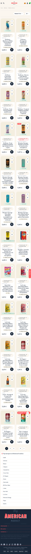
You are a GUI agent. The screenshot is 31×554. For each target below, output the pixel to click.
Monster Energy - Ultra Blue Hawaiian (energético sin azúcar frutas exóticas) (7, 216)
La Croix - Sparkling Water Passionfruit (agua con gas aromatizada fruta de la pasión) (23, 288)
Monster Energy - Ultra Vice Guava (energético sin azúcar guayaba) (23, 179)
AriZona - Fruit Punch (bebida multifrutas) (7, 110)
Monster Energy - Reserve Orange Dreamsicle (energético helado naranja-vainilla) (7, 180)
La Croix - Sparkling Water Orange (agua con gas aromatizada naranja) (7, 362)
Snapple (20, 248)
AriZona (4, 38)
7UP (18, 430)
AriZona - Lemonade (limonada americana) (7, 77)
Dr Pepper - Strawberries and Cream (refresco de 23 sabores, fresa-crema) (23, 362)
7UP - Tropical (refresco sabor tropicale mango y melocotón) (23, 434)
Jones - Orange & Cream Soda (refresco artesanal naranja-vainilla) (7, 397)
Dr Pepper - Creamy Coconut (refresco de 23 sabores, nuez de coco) (8, 434)
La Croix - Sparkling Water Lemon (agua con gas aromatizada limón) (8, 325)
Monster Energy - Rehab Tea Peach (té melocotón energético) (23, 145)
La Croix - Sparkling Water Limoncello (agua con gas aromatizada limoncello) (23, 398)
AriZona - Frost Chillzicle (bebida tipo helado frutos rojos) (7, 145)
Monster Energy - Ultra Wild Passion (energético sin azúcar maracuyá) (23, 215)
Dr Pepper (20, 357)
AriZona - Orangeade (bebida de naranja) (23, 42)
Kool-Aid (4, 283)
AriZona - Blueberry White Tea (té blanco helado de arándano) (8, 42)
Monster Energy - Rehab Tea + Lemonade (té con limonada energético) (7, 252)
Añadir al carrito (11, 49)
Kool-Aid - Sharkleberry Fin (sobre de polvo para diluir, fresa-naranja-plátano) (7, 288)
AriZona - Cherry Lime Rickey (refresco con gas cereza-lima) (23, 77)
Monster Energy (22, 141)
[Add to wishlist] (12, 21)
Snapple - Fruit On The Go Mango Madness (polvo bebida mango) (23, 252)
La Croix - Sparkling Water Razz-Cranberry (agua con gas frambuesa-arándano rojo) (23, 325)
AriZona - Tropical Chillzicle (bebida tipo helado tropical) (23, 111)
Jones (3, 393)
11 (20, 448)
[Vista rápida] (12, 24)
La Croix (20, 283)
